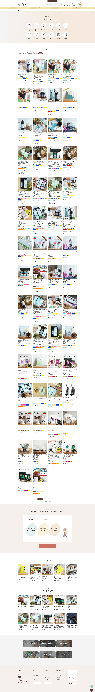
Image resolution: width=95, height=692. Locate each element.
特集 (33, 677)
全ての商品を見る (47, 546)
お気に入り (46, 673)
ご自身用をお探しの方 (36, 672)
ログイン (65, 5)
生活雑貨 (36, 38)
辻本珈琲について (35, 675)
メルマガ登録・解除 (48, 679)
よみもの (34, 679)
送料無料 (65, 38)
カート (46, 675)
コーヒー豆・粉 (43, 29)
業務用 (51, 38)
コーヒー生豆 (51, 29)
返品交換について (59, 673)
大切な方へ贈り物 (43, 530)
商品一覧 (34, 670)
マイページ (46, 670)
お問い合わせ (58, 670)
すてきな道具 (29, 38)
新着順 (36, 53)
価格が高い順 (31, 53)
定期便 (58, 38)
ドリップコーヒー (29, 30)
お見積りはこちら (70, 404)
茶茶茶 (66, 29)
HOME (19, 10)
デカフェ (58, 29)
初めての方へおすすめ (54, 530)
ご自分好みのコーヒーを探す (31, 530)
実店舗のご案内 (72, 1)
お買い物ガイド (58, 672)
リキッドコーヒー (36, 30)
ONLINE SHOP (52, 1)
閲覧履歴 (68, 5)
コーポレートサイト (62, 1)
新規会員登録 (47, 677)
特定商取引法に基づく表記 (60, 679)
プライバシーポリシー (59, 677)
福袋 (44, 38)
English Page (47, 682)
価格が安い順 (25, 53)
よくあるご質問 (73, 5)
